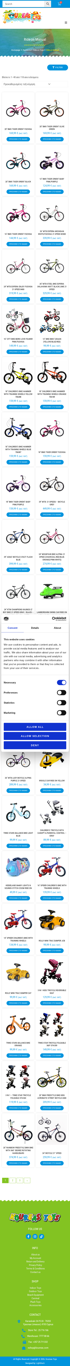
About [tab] (57, 627)
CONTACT (35, 1314)
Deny (35, 745)
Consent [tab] (12, 627)
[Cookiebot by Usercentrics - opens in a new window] (52, 619)
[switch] (61, 692)
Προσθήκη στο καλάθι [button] (18, 139)
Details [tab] (35, 627)
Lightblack (40, 1363)
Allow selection (35, 736)
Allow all (35, 726)
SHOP (35, 1281)
